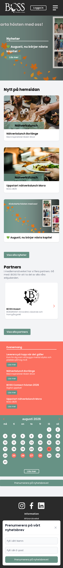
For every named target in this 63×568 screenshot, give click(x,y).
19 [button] (22, 449)
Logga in (38, 7)
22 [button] (49, 449)
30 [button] (57, 455)
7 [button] (40, 436)
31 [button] (5, 462)
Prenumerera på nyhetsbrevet (31, 483)
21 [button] (40, 449)
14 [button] (40, 442)
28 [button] (40, 455)
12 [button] (22, 442)
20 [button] (31, 449)
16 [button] (58, 442)
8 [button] (49, 436)
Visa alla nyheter (16, 255)
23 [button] (57, 449)
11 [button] (14, 442)
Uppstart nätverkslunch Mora (24, 399)
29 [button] (49, 455)
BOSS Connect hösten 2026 (22, 385)
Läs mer (13, 57)
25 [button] (13, 455)
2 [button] (57, 429)
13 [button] (31, 442)
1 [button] (49, 429)
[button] (4, 418)
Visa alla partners (17, 331)
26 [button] (22, 455)
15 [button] (49, 442)
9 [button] (57, 436)
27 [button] (31, 455)
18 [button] (14, 449)
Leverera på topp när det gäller (25, 354)
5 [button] (22, 436)
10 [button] (5, 442)
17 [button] (5, 449)
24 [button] (5, 455)
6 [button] (31, 436)
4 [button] (14, 436)
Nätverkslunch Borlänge (20, 371)
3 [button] (5, 436)
